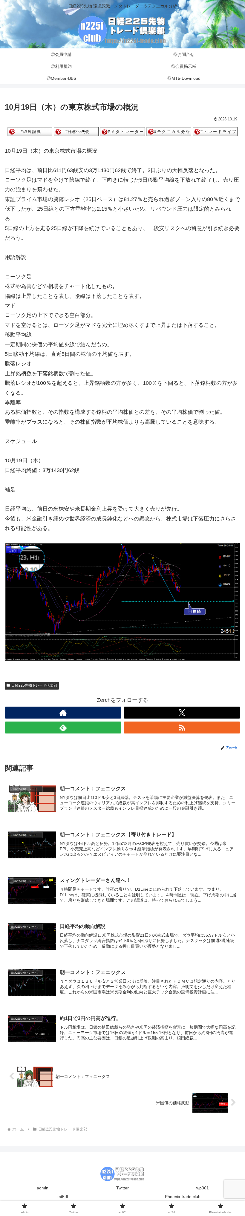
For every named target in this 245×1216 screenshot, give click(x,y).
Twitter (122, 1188)
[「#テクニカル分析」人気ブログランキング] (168, 131)
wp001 (202, 1188)
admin (42, 1188)
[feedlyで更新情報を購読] (63, 727)
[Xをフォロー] (182, 713)
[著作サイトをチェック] (63, 713)
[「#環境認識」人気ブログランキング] (29, 131)
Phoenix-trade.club (182, 1196)
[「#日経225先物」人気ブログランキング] (76, 131)
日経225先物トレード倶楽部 (34, 685)
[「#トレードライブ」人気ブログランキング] (215, 131)
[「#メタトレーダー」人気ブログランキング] (122, 131)
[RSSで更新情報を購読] (182, 727)
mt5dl (62, 1196)
